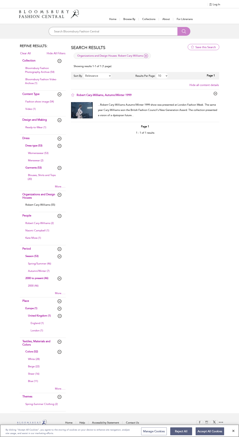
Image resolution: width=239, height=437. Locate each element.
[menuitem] (42, 71)
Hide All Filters (56, 53)
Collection (29, 60)
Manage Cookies (154, 431)
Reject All (181, 431)
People (26, 215)
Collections (148, 19)
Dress (26, 138)
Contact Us (132, 422)
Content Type (31, 94)
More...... (60, 186)
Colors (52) (31, 351)
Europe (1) (31, 308)
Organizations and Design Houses (38, 196)
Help (82, 422)
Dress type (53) (33, 145)
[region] (119, 431)
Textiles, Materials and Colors (36, 343)
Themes (27, 396)
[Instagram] (207, 422)
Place (25, 300)
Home (112, 19)
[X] (214, 422)
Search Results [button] (88, 47)
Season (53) (31, 256)
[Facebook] (200, 422)
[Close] (233, 431)
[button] (73, 95)
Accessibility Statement (105, 422)
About (166, 19)
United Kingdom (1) (39, 315)
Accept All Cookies (210, 431)
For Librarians (185, 19)
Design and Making (34, 119)
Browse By (129, 19)
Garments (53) (33, 167)
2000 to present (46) (36, 278)
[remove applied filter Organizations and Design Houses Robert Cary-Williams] (146, 56)
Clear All (25, 53)
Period (26, 248)
